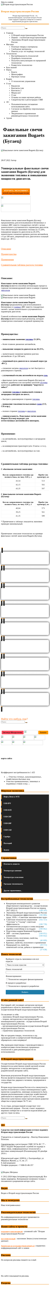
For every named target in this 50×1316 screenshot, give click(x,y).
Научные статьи (18, 77)
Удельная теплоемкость (13, 884)
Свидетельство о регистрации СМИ (27, 100)
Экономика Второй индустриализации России (26, 913)
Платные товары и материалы (24, 47)
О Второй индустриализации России (27, 35)
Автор (13, 160)
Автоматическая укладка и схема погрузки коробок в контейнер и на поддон (25, 927)
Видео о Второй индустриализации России (20, 1193)
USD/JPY (7, 803)
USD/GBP (7, 823)
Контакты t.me (17, 88)
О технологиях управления (23, 81)
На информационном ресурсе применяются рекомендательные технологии (20, 1218)
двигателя (5, 290)
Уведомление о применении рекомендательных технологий (24, 114)
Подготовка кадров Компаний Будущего (24, 931)
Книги (14, 72)
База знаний (11, 67)
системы (43, 382)
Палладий (8, 843)
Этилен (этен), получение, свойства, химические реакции (22, 939)
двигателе (31, 411)
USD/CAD (8, 830)
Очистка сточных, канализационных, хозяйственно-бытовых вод (24, 778)
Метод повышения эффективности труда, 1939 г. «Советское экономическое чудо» (26, 916)
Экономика (6, 1288)
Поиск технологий (14, 969)
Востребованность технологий (24, 56)
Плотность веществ (12, 864)
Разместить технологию (21, 65)
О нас (8, 83)
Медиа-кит (16, 93)
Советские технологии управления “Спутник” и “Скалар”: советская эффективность (21, 922)
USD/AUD (8, 810)
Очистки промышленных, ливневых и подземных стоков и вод (23, 782)
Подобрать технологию (21, 58)
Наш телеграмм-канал (10, 1205)
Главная (9, 33)
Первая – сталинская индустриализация (28, 37)
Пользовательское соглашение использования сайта (24, 105)
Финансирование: (14, 976)
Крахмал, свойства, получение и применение (26, 943)
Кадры (9, 79)
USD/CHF (8, 817)
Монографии (17, 74)
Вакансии (15, 86)
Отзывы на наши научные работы (26, 97)
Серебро (7, 837)
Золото (6, 850)
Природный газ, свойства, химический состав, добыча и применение (24, 946)
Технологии (11, 54)
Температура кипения (13, 871)
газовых (17, 307)
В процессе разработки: (16, 983)
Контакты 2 (16, 90)
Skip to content (7, 2)
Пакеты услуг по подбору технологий (28, 51)
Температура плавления (13, 877)
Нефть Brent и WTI (11, 797)
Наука (8, 70)
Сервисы (5, 1312)
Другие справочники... (13, 891)
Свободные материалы (21, 49)
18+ (7, 102)
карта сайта (6, 758)
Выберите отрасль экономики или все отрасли (22, 960)
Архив (9, 118)
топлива (29, 339)
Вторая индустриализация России (20, 11)
